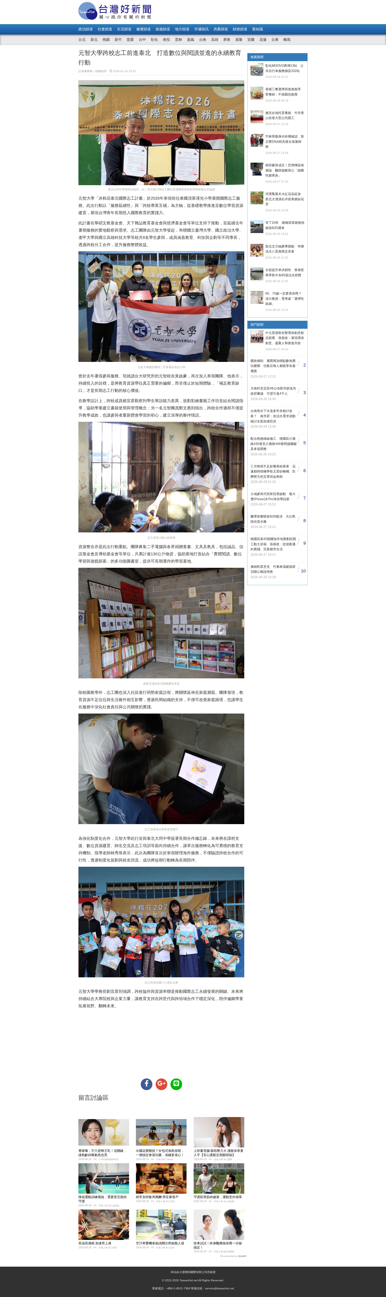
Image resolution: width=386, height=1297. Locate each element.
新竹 (118, 40)
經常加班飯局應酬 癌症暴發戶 (157, 1197)
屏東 (226, 40)
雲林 (178, 40)
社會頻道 (105, 29)
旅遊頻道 (163, 29)
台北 (82, 40)
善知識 (257, 29)
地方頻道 (182, 29)
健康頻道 (143, 29)
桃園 (106, 40)
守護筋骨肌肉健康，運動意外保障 (218, 1197)
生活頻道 (124, 29)
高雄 (214, 40)
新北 (94, 40)
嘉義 (190, 40)
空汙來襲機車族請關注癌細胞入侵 (160, 1243)
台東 (275, 40)
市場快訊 (201, 29)
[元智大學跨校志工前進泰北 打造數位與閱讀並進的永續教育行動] (147, 1084)
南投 (166, 40)
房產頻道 (221, 29)
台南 (202, 40)
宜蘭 (251, 40)
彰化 (154, 40)
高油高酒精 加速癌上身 (94, 1243)
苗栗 (130, 40)
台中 (142, 40)
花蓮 (263, 40)
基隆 (238, 40)
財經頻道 (240, 29)
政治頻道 (85, 29)
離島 (287, 40)
